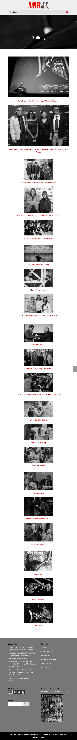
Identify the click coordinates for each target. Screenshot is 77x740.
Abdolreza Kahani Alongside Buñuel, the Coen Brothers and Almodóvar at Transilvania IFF (22, 672)
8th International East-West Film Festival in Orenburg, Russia (38, 394)
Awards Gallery (38, 345)
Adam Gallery (38, 574)
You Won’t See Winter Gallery (38, 264)
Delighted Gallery (38, 465)
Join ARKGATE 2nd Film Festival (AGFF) (55, 691)
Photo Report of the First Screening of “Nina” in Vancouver (38, 101)
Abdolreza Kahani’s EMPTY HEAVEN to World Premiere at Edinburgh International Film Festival (22, 655)
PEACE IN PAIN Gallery (38, 290)
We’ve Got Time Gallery (38, 420)
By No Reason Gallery (38, 544)
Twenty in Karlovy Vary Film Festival (38, 369)
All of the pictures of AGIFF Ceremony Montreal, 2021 (38, 315)
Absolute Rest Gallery (38, 443)
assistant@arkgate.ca (48, 659)
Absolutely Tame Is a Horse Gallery (38, 519)
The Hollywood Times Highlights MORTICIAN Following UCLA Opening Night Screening (22, 663)
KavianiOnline (38, 737)
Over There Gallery (38, 599)
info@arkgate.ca (47, 651)
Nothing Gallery (38, 493)
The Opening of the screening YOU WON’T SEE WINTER (39, 182)
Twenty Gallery (38, 625)
